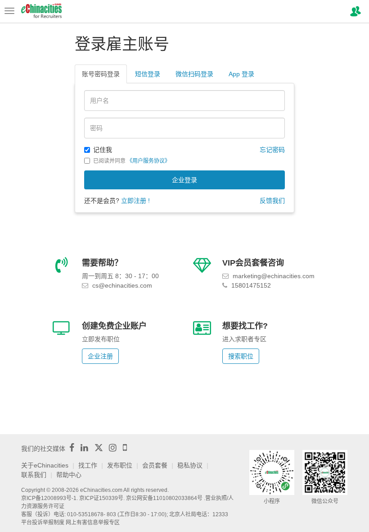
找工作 (87, 465)
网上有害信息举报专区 (93, 522)
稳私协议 (189, 465)
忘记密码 (272, 149)
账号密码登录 (101, 74)
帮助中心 (68, 474)
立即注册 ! (135, 200)
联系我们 (33, 474)
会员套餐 (154, 465)
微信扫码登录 (194, 74)
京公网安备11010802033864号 (164, 498)
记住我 (102, 149)
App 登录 (241, 74)
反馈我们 (272, 200)
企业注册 (100, 356)
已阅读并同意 (131, 161)
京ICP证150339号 (101, 498)
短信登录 (147, 74)
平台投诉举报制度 (42, 522)
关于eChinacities (44, 465)
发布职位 (119, 465)
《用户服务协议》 (148, 161)
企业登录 (184, 179)
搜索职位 (240, 356)
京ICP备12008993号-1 (48, 498)
